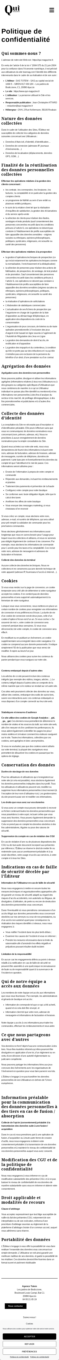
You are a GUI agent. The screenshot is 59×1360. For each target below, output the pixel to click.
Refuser (29, 1344)
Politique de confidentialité (19, 1357)
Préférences (29, 1351)
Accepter (29, 1336)
